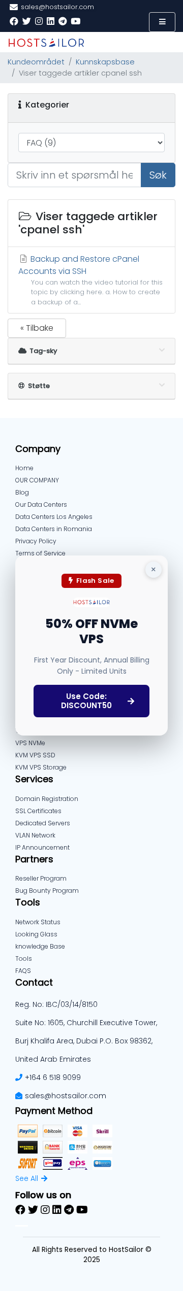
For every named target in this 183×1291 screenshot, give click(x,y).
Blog (22, 492)
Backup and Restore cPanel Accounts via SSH (90, 279)
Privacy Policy (35, 541)
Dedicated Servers (42, 823)
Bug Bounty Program (47, 890)
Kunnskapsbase (105, 62)
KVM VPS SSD (35, 755)
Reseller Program (41, 878)
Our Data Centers (41, 504)
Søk (158, 175)
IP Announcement (42, 847)
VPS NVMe (30, 743)
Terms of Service (40, 553)
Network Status (37, 922)
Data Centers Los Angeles (54, 516)
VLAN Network (35, 835)
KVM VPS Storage (41, 767)
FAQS (23, 970)
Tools (23, 958)
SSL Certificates (38, 811)
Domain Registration (46, 798)
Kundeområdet (36, 62)
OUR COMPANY (37, 480)
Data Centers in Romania (53, 529)
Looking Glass (36, 934)
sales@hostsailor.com (65, 1096)
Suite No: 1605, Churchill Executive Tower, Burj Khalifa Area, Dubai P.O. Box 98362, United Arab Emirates (86, 1041)
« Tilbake (36, 328)
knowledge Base (40, 946)
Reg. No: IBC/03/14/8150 (56, 1004)
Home (24, 468)
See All (26, 1178)
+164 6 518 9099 (53, 1077)
